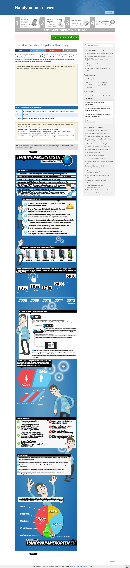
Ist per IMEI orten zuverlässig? (96, 155)
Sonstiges (103, 84)
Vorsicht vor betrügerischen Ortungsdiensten (100, 53)
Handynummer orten (34, 7)
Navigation (109, 12)
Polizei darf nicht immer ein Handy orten (98, 56)
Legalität (89, 84)
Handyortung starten (64, 37)
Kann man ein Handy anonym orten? (97, 149)
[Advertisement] (34, 86)
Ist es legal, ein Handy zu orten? (96, 158)
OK (91, 566)
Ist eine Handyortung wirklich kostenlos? (99, 133)
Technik (89, 87)
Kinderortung (104, 82)
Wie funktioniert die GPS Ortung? (97, 144)
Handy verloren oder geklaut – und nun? (98, 136)
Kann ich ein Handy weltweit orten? (97, 190)
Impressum (112, 561)
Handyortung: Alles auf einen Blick (97, 130)
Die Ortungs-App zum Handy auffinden (98, 147)
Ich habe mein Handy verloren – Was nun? (99, 193)
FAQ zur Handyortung (93, 152)
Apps (88, 82)
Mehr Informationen (82, 566)
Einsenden (90, 121)
